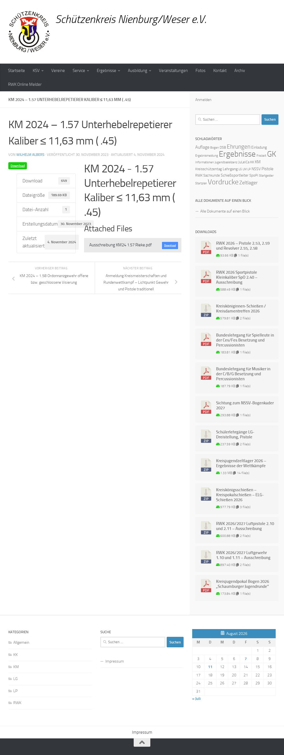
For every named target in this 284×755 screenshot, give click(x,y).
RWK (198, 175)
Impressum (114, 661)
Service (79, 70)
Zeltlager (248, 183)
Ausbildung (137, 70)
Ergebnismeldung (206, 155)
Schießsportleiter (234, 175)
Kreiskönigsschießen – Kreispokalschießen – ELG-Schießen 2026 (240, 494)
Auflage (202, 147)
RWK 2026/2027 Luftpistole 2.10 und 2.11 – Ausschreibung (245, 526)
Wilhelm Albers (30, 154)
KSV (36, 70)
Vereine (58, 70)
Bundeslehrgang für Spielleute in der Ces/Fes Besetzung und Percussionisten (245, 340)
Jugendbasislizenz (226, 162)
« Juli (196, 698)
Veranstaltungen (173, 70)
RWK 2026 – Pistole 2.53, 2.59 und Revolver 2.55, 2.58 (243, 246)
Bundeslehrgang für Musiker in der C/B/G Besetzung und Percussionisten (243, 373)
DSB (223, 147)
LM (245, 169)
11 (210, 666)
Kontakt (220, 70)
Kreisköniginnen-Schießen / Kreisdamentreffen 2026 (241, 309)
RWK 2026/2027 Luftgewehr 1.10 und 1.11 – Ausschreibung (243, 555)
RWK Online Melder (25, 84)
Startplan (201, 183)
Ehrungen (238, 146)
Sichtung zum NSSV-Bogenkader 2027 (245, 405)
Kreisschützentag (208, 169)
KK (252, 162)
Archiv (239, 70)
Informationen (204, 162)
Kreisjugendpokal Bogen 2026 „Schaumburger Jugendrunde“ (242, 584)
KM (258, 161)
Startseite (16, 70)
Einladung (259, 147)
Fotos (201, 70)
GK (271, 154)
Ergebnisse (106, 70)
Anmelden (203, 99)
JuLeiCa (243, 162)
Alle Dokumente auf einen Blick (225, 211)
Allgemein (21, 642)
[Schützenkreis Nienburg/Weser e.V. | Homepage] (29, 32)
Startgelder (266, 175)
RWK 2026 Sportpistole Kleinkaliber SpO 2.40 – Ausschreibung (236, 277)
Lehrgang (230, 169)
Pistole (267, 168)
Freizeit (261, 155)
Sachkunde (211, 175)
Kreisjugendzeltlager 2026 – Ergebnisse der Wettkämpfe (241, 463)
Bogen (214, 147)
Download (18, 166)
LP (249, 169)
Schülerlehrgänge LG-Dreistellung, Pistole (235, 434)
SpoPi (253, 175)
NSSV (256, 169)
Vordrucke (223, 182)
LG (240, 169)
